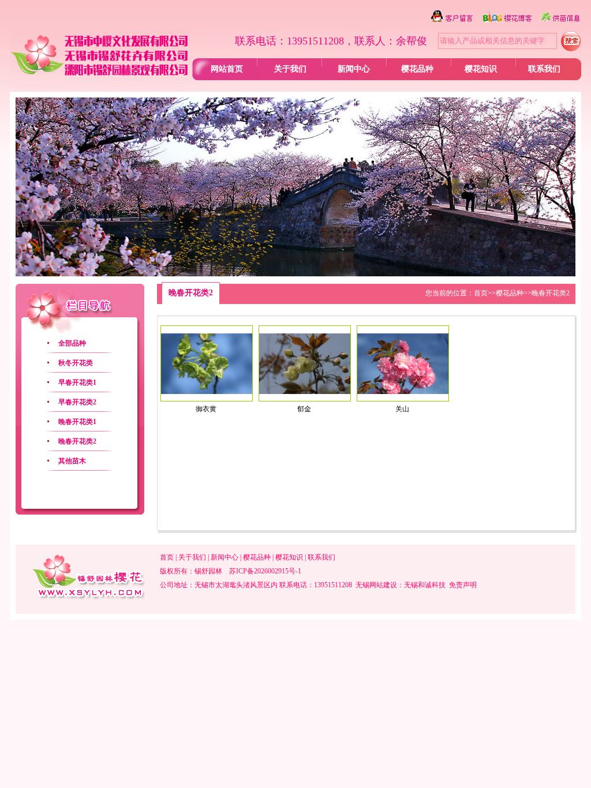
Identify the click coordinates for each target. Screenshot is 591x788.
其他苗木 (72, 461)
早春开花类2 (77, 402)
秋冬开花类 (75, 363)
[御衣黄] (206, 392)
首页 (481, 293)
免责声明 (463, 585)
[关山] (402, 392)
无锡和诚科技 (425, 585)
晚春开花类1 (77, 422)
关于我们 (290, 69)
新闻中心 (354, 69)
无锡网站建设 (376, 585)
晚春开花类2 (77, 441)
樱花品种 (417, 69)
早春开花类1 (77, 382)
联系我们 (544, 69)
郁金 (304, 409)
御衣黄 (206, 409)
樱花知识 (481, 69)
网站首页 (227, 69)
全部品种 (72, 343)
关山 (402, 409)
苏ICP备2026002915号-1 (265, 571)
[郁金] (304, 392)
